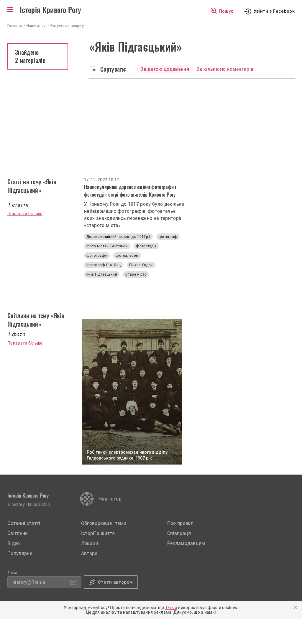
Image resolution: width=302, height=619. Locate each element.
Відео (13, 543)
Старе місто (136, 274)
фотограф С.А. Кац (103, 265)
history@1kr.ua (28, 582)
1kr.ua (171, 607)
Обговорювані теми (103, 523)
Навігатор (110, 499)
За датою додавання (164, 69)
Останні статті (23, 523)
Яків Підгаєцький (101, 274)
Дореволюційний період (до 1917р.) (118, 237)
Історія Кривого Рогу (50, 10)
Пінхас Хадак (141, 265)
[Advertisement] (151, 133)
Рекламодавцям (186, 543)
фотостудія (146, 246)
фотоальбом (127, 255)
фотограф (168, 237)
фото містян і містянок (107, 246)
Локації (89, 543)
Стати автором (115, 582)
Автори (89, 553)
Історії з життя (98, 533)
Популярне (19, 553)
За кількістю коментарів (224, 69)
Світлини (17, 533)
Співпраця (179, 533)
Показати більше (24, 213)
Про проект (180, 523)
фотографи (96, 255)
